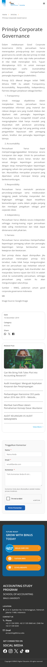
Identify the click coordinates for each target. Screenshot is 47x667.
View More (37, 427)
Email (8, 460)
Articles (14, 14)
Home (4, 14)
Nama (8, 450)
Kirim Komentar (15, 508)
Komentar (10, 470)
